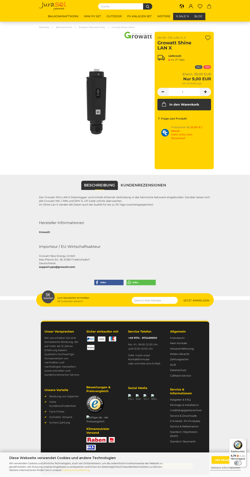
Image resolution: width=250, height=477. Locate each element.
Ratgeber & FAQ (180, 399)
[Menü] (244, 441)
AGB (173, 364)
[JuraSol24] (54, 6)
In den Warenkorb (184, 104)
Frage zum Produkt (174, 118)
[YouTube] (146, 397)
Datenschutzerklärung (75, 470)
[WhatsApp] (154, 397)
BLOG (198, 16)
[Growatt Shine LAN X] (95, 100)
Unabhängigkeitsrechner (186, 410)
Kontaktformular (139, 359)
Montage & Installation (184, 405)
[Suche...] (147, 6)
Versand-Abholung (182, 348)
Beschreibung (99, 185)
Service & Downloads (183, 415)
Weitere (163, 16)
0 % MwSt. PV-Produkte (185, 421)
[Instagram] (138, 397)
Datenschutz (178, 370)
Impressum (177, 338)
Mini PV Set (92, 16)
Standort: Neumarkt (183, 441)
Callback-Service (180, 375)
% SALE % (182, 16)
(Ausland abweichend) (197, 59)
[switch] (238, 463)
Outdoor (114, 16)
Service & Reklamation (184, 426)
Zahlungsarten (179, 359)
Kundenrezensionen (143, 185)
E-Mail (156, 363)
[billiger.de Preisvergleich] (101, 419)
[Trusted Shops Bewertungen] (95, 404)
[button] (181, 6)
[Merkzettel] (200, 6)
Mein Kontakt (178, 343)
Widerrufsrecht (179, 354)
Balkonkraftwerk (63, 16)
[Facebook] (131, 397)
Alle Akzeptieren (226, 460)
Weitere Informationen (225, 467)
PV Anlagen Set (139, 16)
